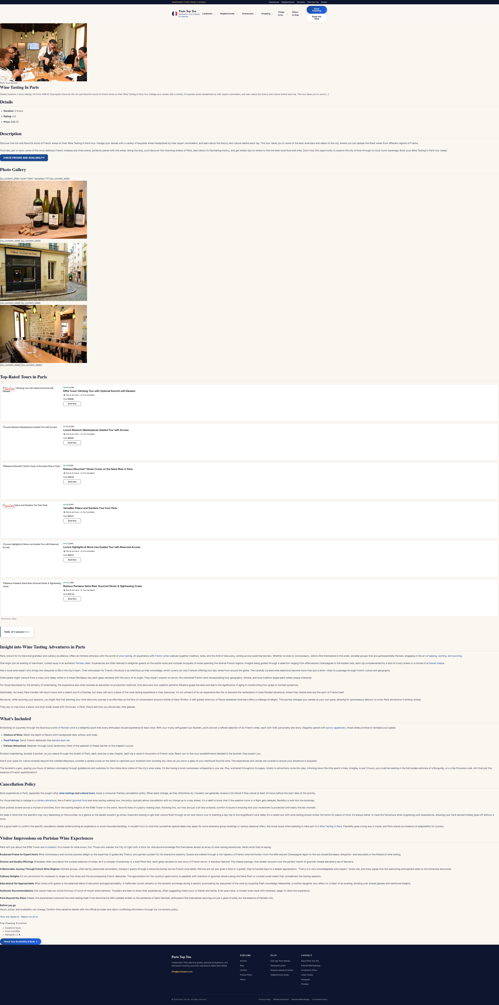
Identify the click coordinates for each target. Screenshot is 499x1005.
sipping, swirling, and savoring (445, 656)
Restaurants (248, 13)
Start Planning (316, 10)
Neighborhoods (288, 2)
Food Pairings (11, 740)
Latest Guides (307, 975)
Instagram (305, 979)
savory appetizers (336, 727)
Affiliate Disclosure (281, 999)
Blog (242, 965)
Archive (243, 961)
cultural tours (87, 793)
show (26, 631)
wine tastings (66, 793)
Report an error (29, 916)
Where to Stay (295, 13)
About (242, 979)
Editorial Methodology (310, 965)
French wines (162, 656)
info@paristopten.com (182, 971)
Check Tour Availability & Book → (20, 941)
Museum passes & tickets (282, 970)
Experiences (274, 2)
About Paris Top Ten (310, 961)
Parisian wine (68, 727)
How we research (9, 916)
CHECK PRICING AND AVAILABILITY (24, 157)
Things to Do (281, 13)
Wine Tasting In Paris (330, 826)
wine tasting (125, 656)
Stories (324, 2)
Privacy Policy (246, 975)
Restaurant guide (278, 965)
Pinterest (305, 984)
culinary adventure (46, 800)
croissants (50, 847)
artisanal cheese (435, 663)
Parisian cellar (83, 663)
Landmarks (207, 13)
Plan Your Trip (313, 2)
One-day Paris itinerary (280, 961)
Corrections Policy (309, 970)
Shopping (265, 13)
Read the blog (316, 17)
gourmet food (79, 800)
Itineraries (301, 2)
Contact (243, 970)
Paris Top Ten (181, 956)
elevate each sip (61, 740)
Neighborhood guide (280, 975)
